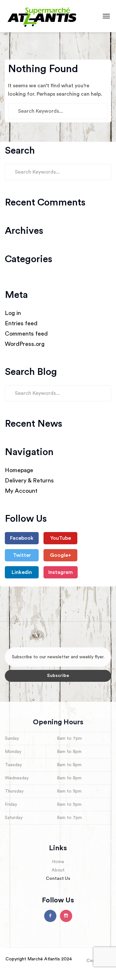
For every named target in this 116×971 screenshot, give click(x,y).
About (58, 870)
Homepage (19, 470)
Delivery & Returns (29, 480)
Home (58, 862)
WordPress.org (24, 344)
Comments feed (26, 334)
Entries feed (21, 323)
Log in (13, 313)
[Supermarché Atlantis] (42, 16)
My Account (21, 491)
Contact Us (58, 878)
